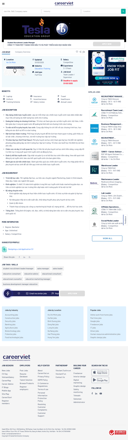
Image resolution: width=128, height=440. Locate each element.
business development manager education (20, 284)
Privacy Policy (43, 376)
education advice (31, 274)
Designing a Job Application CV (20, 249)
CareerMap (6, 380)
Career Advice (7, 384)
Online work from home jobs (101, 315)
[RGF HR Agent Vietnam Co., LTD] (94, 156)
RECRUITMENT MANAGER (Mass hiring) (112, 96)
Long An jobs (53, 328)
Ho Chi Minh (11, 62)
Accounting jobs (11, 315)
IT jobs (93, 328)
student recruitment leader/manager (18, 268)
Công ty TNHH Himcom (110, 99)
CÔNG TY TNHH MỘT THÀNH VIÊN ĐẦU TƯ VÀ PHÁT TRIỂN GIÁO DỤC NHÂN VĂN (39, 45)
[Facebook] (92, 393)
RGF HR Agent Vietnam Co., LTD (112, 154)
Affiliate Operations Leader (110, 207)
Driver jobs (94, 331)
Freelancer (78, 373)
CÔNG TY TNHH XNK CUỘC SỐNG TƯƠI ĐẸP (111, 209)
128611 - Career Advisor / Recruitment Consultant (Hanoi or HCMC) (112, 151)
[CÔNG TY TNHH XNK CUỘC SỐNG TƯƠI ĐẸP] (94, 211)
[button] (77, 52)
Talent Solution (26, 380)
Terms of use (43, 389)
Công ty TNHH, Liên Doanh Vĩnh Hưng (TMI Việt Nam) (111, 196)
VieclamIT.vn (61, 374)
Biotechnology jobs (12, 331)
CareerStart (7, 397)
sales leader (58, 268)
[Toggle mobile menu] (3, 4)
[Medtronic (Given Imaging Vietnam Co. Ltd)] (94, 183)
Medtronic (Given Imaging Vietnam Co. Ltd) (111, 182)
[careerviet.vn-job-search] (100, 372)
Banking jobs (10, 324)
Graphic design (80, 386)
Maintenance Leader (110, 179)
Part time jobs (96, 318)
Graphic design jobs (98, 337)
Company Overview (22, 52)
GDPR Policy (43, 380)
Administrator (79, 402)
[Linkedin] (96, 393)
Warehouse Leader (109, 165)
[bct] (117, 432)
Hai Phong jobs (54, 334)
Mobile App (6, 390)
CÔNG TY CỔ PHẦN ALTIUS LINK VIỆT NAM (111, 113)
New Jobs (6, 370)
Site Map (5, 394)
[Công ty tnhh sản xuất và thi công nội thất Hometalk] (94, 225)
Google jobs (95, 321)
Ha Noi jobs (52, 318)
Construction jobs (12, 318)
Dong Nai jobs (53, 324)
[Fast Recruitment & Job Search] (64, 3)
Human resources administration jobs (105, 334)
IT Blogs (5, 387)
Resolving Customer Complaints (42, 407)
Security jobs (10, 321)
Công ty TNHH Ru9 (108, 168)
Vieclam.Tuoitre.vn (63, 370)
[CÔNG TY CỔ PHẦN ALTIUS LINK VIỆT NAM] (94, 114)
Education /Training (42, 69)
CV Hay (5, 374)
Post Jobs (24, 370)
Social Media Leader (110, 220)
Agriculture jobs (11, 328)
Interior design (80, 376)
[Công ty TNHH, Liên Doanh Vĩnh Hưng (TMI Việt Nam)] (94, 197)
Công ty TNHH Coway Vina (111, 127)
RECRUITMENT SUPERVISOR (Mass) (110, 138)
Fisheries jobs (10, 334)
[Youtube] (101, 393)
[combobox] (21, 11)
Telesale (77, 395)
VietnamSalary (8, 377)
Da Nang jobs (53, 331)
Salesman (78, 399)
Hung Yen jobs (53, 337)
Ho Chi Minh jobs (54, 315)
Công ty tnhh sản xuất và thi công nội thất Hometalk (112, 223)
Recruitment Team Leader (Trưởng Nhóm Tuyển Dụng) (112, 110)
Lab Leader (106, 193)
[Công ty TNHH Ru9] (94, 170)
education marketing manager (38, 279)
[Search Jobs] (123, 11)
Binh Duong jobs (54, 321)
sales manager (43, 268)
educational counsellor (12, 279)
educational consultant (51, 274)
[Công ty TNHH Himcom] (94, 101)
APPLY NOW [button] (106, 44)
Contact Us (60, 377)
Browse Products (27, 383)
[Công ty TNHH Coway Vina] (94, 128)
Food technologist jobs (14, 337)
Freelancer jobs (96, 324)
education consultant (12, 274)
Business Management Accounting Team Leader (112, 124)
